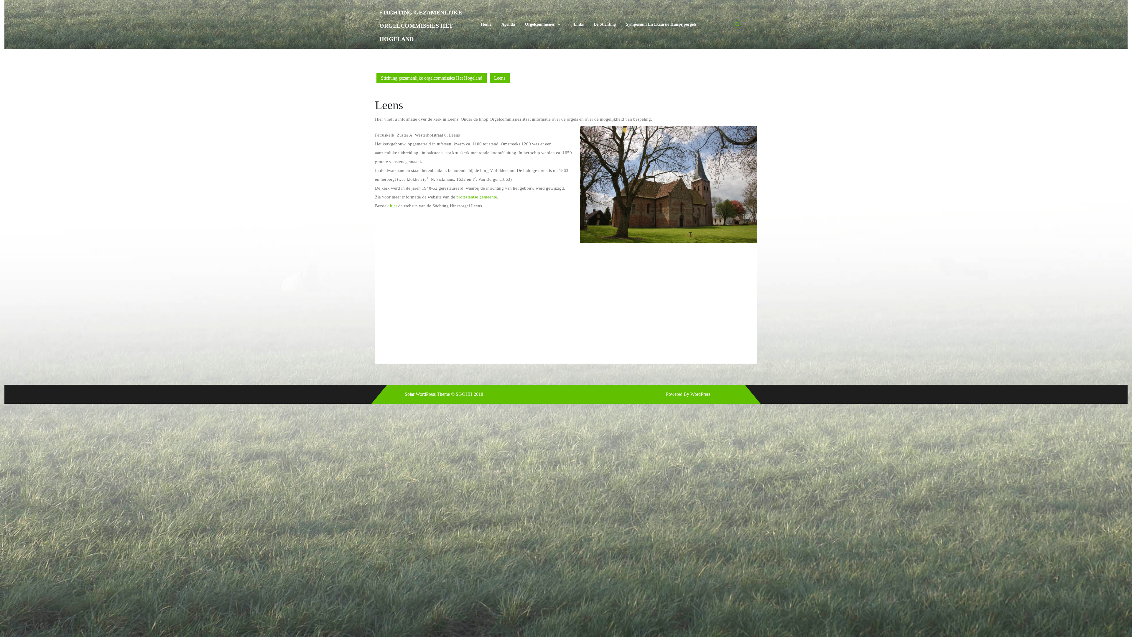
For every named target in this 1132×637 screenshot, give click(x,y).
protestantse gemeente (476, 197)
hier (393, 205)
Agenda (508, 24)
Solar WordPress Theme (427, 394)
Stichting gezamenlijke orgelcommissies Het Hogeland (420, 25)
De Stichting (605, 24)
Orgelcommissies (540, 24)
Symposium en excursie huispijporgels (661, 24)
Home (486, 24)
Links (579, 24)
